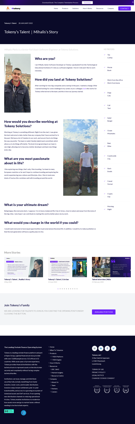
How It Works (55, 363)
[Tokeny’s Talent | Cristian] (67, 267)
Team (53, 385)
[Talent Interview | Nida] (111, 267)
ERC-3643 (55, 369)
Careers (54, 392)
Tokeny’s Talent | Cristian (58, 279)
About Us (54, 382)
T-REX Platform (57, 357)
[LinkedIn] (101, 348)
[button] (58, 289)
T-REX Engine (56, 360)
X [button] (132, 2)
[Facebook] (107, 348)
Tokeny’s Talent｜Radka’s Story (17, 279)
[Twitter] (113, 348)
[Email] (94, 348)
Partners (54, 389)
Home (52, 347)
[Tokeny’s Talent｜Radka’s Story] (23, 267)
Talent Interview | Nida (101, 279)
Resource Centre (57, 376)
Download (87, 2)
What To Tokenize (56, 350)
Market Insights (57, 373)
